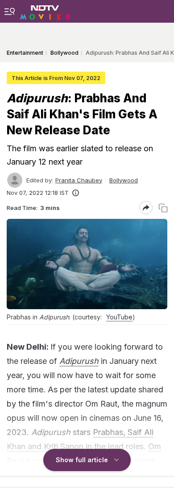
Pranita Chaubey (78, 180)
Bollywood (123, 180)
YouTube (119, 317)
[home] (45, 11)
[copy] (163, 208)
